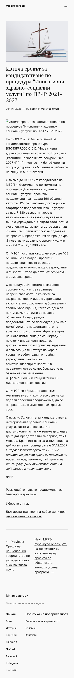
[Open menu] (66, 6)
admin (33, 108)
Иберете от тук (17, 503)
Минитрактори (15, 5)
